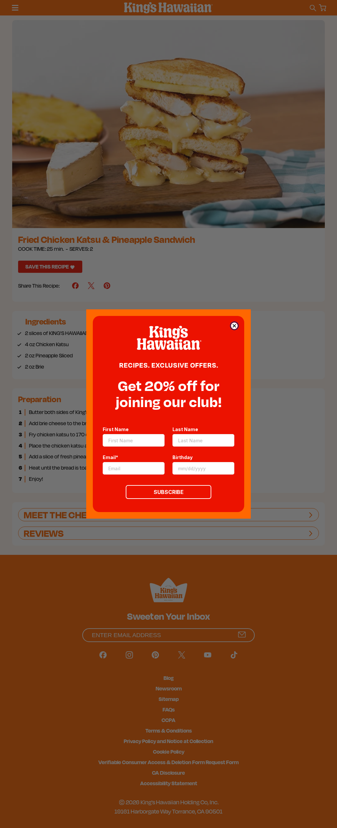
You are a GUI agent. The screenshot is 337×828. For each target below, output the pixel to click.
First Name (116, 429)
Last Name (185, 429)
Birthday (182, 457)
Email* (110, 457)
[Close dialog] (234, 326)
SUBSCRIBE (169, 492)
